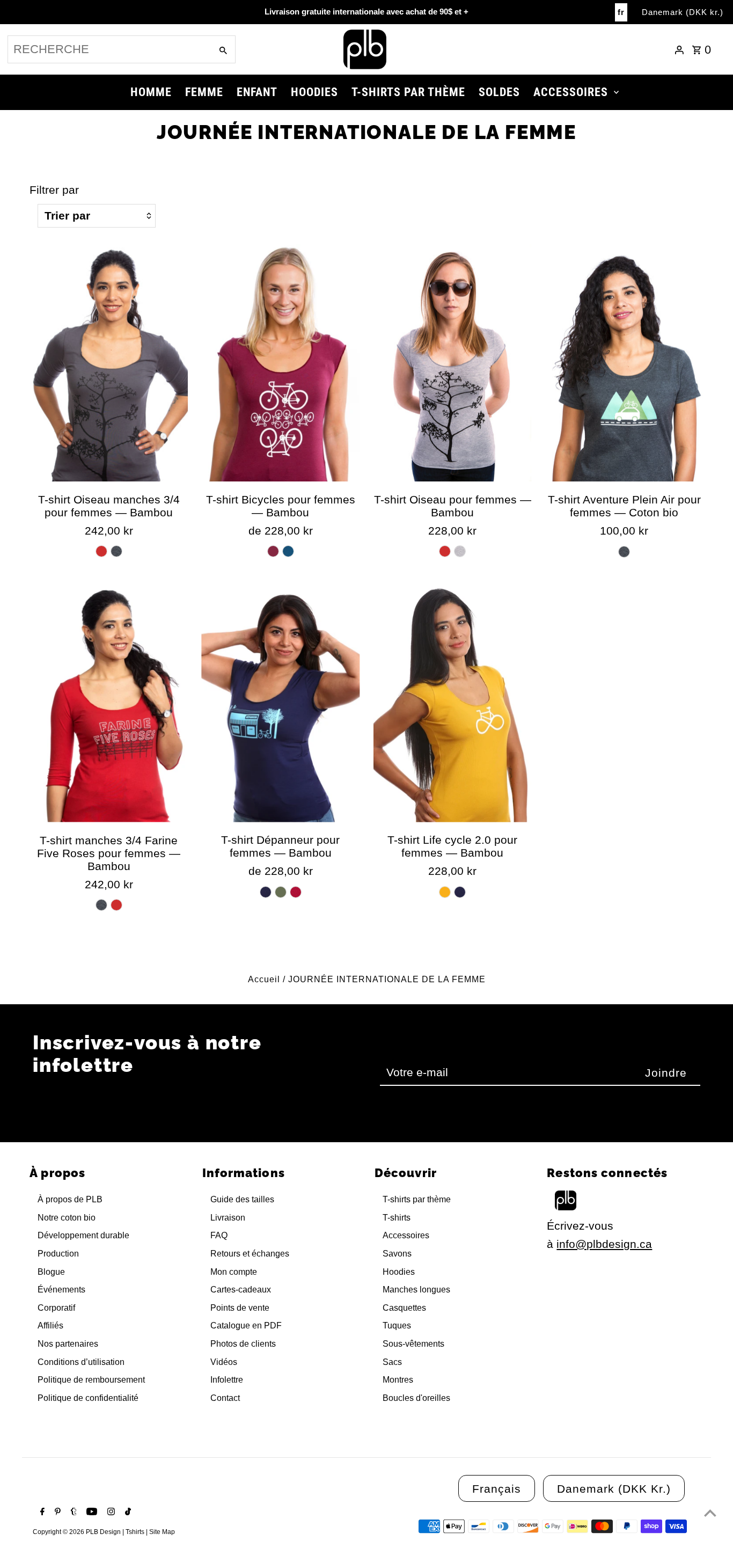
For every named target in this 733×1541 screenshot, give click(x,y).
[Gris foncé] (116, 551)
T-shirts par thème (417, 1199)
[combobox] (108, 49)
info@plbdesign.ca (604, 1244)
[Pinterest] (56, 1512)
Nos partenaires (68, 1343)
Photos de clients (243, 1343)
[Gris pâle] (460, 551)
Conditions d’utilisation (81, 1362)
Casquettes (404, 1307)
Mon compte (233, 1271)
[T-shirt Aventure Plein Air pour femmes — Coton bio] (624, 362)
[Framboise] (295, 892)
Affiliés (50, 1325)
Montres (398, 1379)
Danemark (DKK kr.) (682, 12)
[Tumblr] (72, 1512)
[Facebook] (41, 1512)
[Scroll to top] (710, 1513)
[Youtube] (90, 1512)
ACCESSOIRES (570, 92)
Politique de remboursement (91, 1379)
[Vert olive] (280, 892)
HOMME (151, 92)
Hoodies (399, 1271)
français (496, 1488)
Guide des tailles (242, 1199)
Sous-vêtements (413, 1343)
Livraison (227, 1217)
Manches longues (416, 1289)
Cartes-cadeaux (240, 1289)
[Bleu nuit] (265, 892)
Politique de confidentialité (88, 1398)
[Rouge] (101, 551)
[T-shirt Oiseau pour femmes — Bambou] (452, 362)
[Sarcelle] (288, 551)
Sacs (392, 1362)
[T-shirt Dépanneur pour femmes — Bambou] (280, 703)
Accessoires (406, 1235)
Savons (397, 1253)
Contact (225, 1398)
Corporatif (56, 1307)
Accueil (264, 979)
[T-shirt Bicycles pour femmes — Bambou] (280, 362)
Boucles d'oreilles (416, 1398)
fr (621, 12)
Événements (61, 1289)
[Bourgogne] (273, 551)
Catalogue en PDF (246, 1325)
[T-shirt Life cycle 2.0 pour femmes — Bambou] (452, 703)
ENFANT (257, 92)
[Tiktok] (126, 1512)
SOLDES (499, 92)
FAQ (219, 1235)
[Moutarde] (444, 892)
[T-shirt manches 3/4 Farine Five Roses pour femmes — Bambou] (109, 703)
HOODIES (314, 92)
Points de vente (239, 1307)
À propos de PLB (70, 1199)
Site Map (162, 1532)
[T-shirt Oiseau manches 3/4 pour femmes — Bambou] (109, 362)
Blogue (51, 1271)
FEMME (204, 92)
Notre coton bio (67, 1217)
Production (58, 1253)
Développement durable (83, 1235)
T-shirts (397, 1217)
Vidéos (223, 1362)
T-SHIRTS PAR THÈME (408, 92)
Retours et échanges (249, 1253)
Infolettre (226, 1379)
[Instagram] (110, 1512)
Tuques (397, 1325)
